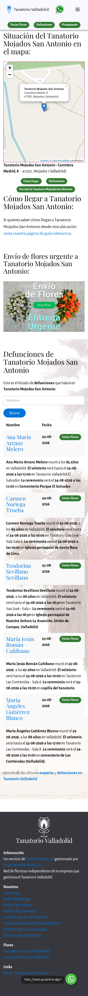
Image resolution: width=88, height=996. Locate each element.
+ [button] (9, 68)
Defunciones (44, 24)
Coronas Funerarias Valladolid (26, 951)
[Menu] (77, 7)
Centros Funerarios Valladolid (26, 957)
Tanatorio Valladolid (31, 9)
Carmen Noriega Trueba (16, 504)
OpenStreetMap (60, 160)
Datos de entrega (16, 899)
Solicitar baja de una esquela (25, 929)
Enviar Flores (18, 24)
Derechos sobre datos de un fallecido (31, 923)
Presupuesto (70, 24)
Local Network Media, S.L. (23, 865)
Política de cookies (17, 905)
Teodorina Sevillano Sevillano (18, 571)
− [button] (9, 74)
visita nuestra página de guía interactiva (37, 233)
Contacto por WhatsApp (22, 935)
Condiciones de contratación (25, 917)
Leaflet (44, 160)
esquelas (46, 773)
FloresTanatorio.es (40, 859)
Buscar (14, 413)
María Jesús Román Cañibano (20, 644)
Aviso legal (11, 893)
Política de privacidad (19, 911)
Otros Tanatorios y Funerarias (26, 973)
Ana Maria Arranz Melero (18, 442)
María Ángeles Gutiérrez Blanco (18, 708)
